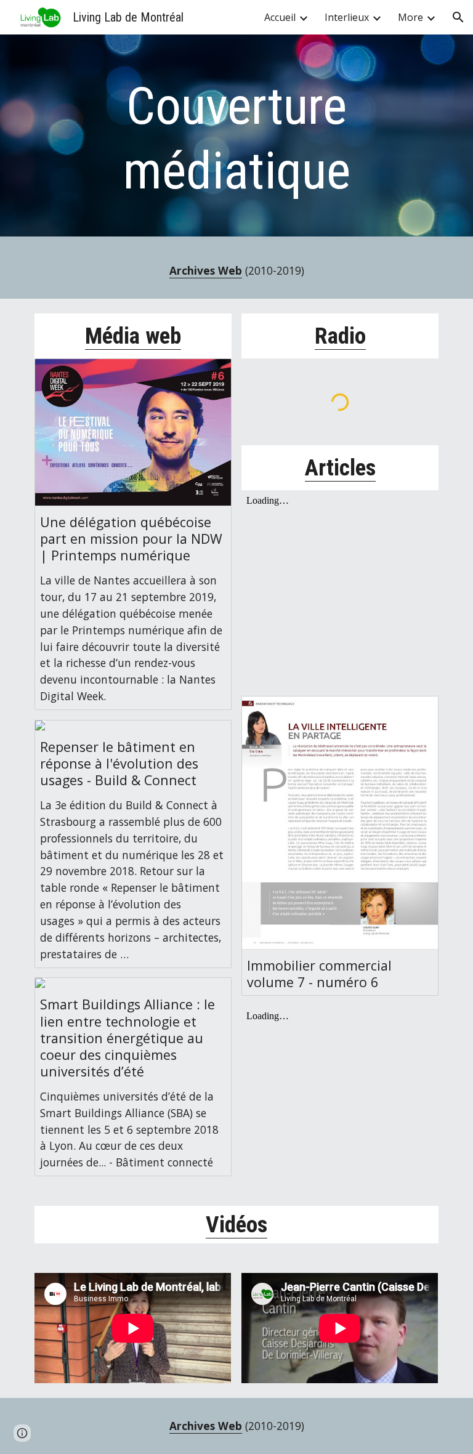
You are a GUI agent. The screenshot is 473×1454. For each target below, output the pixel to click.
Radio (340, 335)
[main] (236, 138)
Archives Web (205, 270)
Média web (133, 335)
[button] (458, 17)
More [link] (410, 17)
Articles (340, 467)
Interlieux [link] (347, 17)
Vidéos (236, 1224)
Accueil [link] (280, 17)
